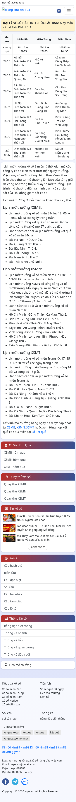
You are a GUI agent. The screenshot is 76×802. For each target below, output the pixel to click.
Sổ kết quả (39, 432)
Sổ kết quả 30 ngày (52, 689)
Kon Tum (39, 152)
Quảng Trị (40, 111)
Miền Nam (64, 39)
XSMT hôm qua (14, 467)
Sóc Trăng (61, 95)
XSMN (21, 427)
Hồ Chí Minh (63, 65)
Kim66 (6, 747)
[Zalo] (24, 781)
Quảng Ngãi (42, 140)
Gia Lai (38, 119)
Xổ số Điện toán (11, 704)
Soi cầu (9, 587)
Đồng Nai (61, 91)
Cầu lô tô (10, 608)
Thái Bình (20, 152)
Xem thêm (38, 547)
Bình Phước (62, 131)
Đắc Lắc (39, 73)
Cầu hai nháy (13, 594)
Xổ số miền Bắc (11, 689)
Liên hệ (44, 696)
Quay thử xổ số (20, 477)
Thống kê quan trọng (19, 647)
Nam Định (20, 138)
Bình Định (40, 103)
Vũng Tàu (61, 79)
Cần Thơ (60, 87)
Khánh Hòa (41, 93)
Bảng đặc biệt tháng (18, 626)
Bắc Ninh (19, 85)
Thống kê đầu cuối (17, 654)
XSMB (11, 427)
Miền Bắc (23, 39)
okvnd (6, 752)
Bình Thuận (62, 107)
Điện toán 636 (22, 93)
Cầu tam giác (13, 601)
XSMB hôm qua (14, 452)
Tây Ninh (60, 111)
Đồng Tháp (62, 61)
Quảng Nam (42, 77)
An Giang (61, 103)
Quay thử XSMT (15, 498)
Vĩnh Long (61, 124)
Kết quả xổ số (11, 683)
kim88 (43, 747)
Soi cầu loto (9, 718)
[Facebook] (5, 781)
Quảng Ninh (21, 79)
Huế (36, 63)
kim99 (16, 747)
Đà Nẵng (39, 89)
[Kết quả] (16, 9)
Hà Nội (18, 57)
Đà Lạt (59, 148)
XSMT (30, 427)
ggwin (16, 752)
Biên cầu (10, 573)
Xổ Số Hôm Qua (19, 445)
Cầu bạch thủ (13, 566)
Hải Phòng (20, 121)
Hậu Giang (61, 135)
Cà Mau (60, 57)
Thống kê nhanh (15, 633)
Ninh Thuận (41, 123)
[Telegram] (15, 781)
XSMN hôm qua (15, 460)
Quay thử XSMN (15, 491)
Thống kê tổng (14, 640)
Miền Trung (44, 39)
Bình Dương (62, 117)
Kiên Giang (62, 152)
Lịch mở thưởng (20, 665)
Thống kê (46, 713)
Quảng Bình (41, 107)
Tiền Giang (62, 156)
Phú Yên (39, 59)
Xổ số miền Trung (13, 693)
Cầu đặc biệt (12, 580)
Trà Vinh (60, 121)
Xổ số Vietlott (10, 700)
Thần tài (19, 65)
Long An (60, 142)
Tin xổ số (15, 509)
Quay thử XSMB (15, 484)
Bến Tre (60, 75)
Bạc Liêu (60, 71)
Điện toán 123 (22, 61)
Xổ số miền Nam (12, 696)
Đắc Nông (40, 137)
